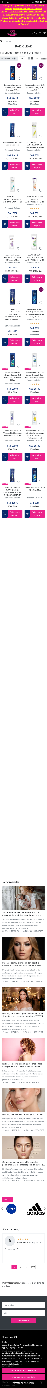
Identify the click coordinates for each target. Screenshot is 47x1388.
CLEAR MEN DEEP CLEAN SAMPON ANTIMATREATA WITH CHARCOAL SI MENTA (12, 491)
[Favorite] (35, 33)
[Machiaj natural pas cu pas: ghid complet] (23, 1100)
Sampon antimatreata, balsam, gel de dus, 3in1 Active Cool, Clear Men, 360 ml (12, 376)
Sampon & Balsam (12, 93)
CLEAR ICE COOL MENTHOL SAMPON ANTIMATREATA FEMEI (34, 257)
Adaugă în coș (14, 111)
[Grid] (32, 58)
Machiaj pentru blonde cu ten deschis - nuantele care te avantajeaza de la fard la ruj (23, 964)
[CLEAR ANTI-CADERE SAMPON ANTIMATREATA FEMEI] (35, 184)
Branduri (7, 1199)
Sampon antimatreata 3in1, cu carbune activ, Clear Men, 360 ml (35, 87)
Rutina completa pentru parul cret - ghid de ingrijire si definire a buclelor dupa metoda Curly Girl (22, 1065)
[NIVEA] (11, 1214)
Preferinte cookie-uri (23, 1383)
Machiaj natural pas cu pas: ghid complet (22, 1114)
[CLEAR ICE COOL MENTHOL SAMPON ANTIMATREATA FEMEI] (35, 242)
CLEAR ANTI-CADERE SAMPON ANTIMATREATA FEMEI (34, 199)
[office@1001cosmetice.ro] (3, 2)
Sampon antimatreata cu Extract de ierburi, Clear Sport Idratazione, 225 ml (34, 375)
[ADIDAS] (36, 1214)
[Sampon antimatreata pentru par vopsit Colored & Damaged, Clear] (12, 242)
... (26, 1267)
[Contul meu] (40, 33)
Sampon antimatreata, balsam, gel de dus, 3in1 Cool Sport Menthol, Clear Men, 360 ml (34, 313)
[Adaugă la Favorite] (18, 79)
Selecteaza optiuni (15, 166)
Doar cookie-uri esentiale (23, 1377)
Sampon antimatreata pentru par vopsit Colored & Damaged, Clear (12, 257)
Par (13, 1083)
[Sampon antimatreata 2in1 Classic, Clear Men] (12, 130)
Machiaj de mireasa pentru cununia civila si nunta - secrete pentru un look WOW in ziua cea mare (23, 1015)
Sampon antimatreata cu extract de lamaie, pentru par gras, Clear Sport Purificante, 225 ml (34, 434)
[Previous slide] (2, 1208)
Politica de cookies (28, 1359)
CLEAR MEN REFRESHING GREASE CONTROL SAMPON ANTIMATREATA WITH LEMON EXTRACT (12, 314)
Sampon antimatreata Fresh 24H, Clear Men (35, 489)
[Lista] (29, 58)
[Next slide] (45, 1208)
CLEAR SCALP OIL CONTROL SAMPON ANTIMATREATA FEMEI (34, 145)
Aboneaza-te (23, 1321)
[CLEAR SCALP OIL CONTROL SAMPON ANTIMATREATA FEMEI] (35, 130)
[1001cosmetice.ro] (12, 33)
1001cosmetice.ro (13, 1283)
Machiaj (15, 931)
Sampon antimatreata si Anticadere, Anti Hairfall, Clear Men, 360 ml (12, 87)
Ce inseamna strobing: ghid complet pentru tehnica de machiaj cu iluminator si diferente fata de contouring (23, 1164)
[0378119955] (8, 2)
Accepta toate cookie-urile (23, 1370)
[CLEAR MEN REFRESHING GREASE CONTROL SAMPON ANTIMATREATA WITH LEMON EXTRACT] (12, 297)
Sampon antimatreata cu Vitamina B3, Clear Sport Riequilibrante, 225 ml (12, 433)
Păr (1, 41)
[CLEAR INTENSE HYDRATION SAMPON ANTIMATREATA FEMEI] (12, 184)
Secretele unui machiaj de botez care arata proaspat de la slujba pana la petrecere (23, 914)
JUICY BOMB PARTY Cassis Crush (24, 12)
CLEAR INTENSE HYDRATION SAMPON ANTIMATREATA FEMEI (12, 199)
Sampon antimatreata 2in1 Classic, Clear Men (12, 144)
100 (33, 1267)
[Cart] (44, 33)
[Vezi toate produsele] (37, 58)
